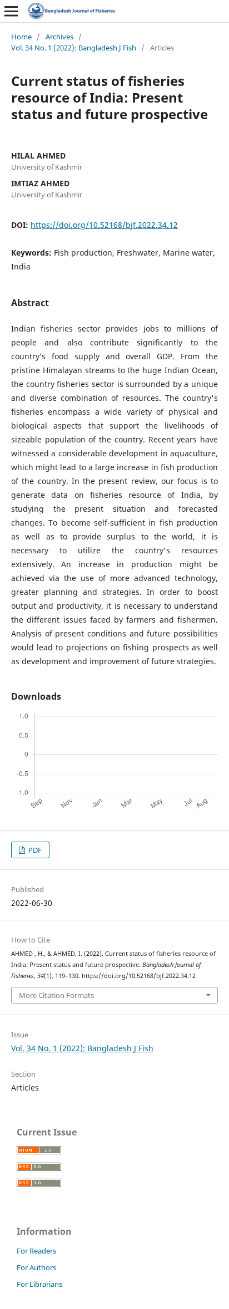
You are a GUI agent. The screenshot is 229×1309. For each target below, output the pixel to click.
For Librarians (39, 1284)
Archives (59, 37)
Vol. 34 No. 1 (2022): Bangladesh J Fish (73, 48)
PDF (34, 850)
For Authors (36, 1267)
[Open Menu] (11, 11)
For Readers (36, 1251)
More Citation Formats (56, 995)
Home (21, 37)
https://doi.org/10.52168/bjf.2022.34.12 (104, 225)
